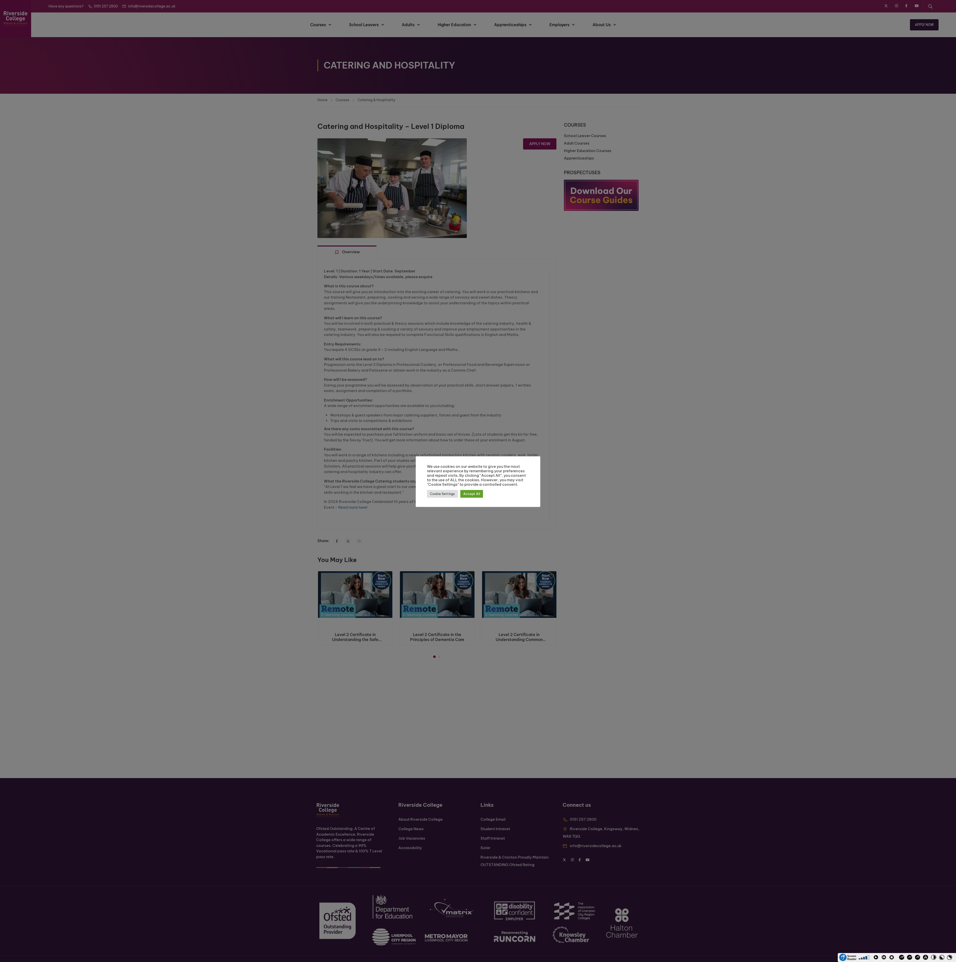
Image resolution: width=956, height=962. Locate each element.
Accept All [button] (471, 494)
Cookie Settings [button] (442, 494)
